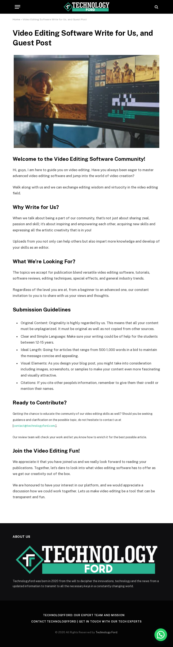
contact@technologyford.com (34, 425)
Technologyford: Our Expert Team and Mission (84, 615)
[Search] (156, 7)
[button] (160, 634)
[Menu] (17, 7)
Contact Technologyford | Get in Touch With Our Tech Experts (86, 621)
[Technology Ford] (86, 7)
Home (16, 19)
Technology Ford (106, 632)
